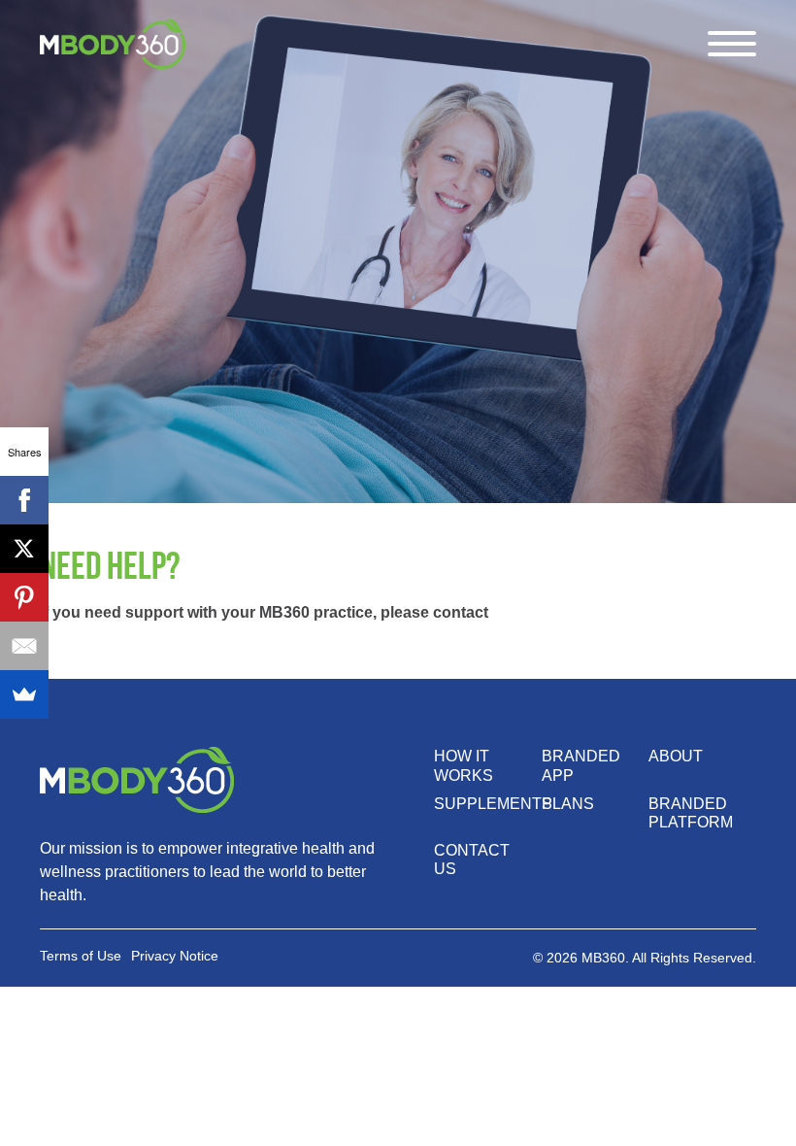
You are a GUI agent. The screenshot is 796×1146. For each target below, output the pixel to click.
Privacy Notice (174, 955)
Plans (568, 803)
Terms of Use (80, 955)
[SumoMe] (24, 694)
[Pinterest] (24, 597)
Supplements (493, 803)
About (675, 756)
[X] (24, 548)
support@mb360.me (567, 612)
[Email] (24, 646)
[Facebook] (24, 500)
